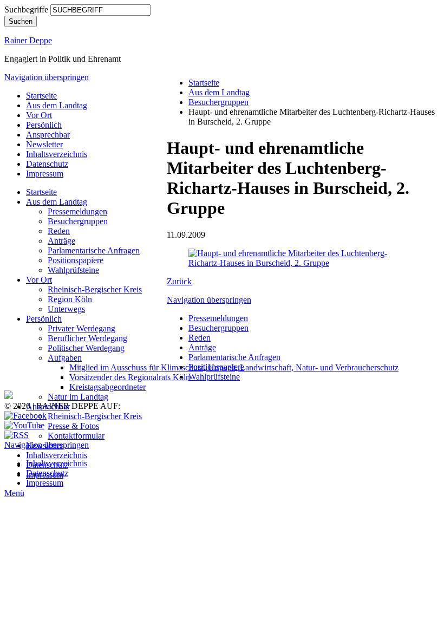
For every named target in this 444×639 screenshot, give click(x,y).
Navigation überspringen (46, 77)
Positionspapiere (75, 260)
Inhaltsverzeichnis (56, 154)
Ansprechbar (48, 134)
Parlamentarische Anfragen (94, 250)
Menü (14, 493)
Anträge (61, 240)
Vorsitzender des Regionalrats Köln (129, 377)
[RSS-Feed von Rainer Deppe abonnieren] (16, 435)
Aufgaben (65, 357)
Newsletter (44, 144)
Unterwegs (66, 309)
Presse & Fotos (73, 426)
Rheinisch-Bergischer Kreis (95, 289)
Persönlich (44, 124)
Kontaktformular (76, 435)
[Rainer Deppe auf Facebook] (25, 415)
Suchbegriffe (26, 9)
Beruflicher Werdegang (87, 338)
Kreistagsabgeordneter (107, 387)
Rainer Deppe (28, 40)
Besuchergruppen (78, 221)
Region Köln (70, 299)
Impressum (44, 173)
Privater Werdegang (81, 328)
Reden (59, 231)
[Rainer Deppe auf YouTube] (24, 425)
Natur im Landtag (78, 396)
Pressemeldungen (77, 211)
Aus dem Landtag (56, 105)
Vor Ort (39, 115)
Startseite (41, 95)
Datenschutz (47, 163)
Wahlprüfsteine (73, 270)
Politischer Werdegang (86, 348)
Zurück (179, 281)
